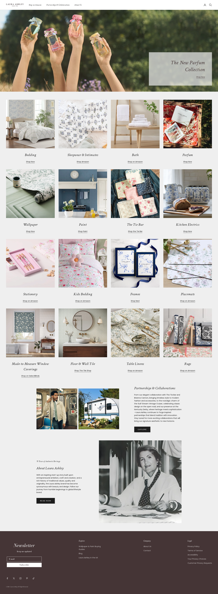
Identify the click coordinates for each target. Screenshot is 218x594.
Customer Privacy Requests (200, 563)
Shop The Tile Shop (82, 370)
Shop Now (200, 77)
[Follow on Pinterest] (27, 578)
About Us (77, 5)
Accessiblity (193, 554)
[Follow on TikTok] (33, 578)
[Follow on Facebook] (7, 578)
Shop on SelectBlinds (30, 376)
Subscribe (24, 564)
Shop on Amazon (35, 5)
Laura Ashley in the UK (88, 557)
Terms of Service (195, 550)
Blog (80, 553)
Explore (142, 429)
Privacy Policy (193, 546)
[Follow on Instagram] (20, 578)
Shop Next (135, 301)
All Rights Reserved (23, 587)
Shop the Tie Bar (135, 231)
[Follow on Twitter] (14, 578)
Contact (147, 550)
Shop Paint (82, 231)
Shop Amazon (83, 161)
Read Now (45, 501)
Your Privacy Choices (197, 559)
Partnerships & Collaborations (57, 5)
